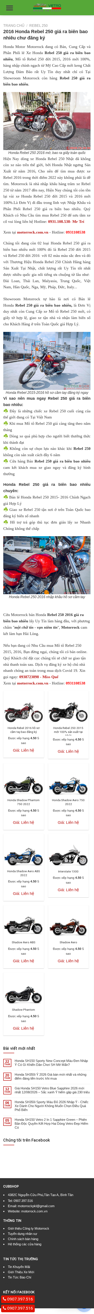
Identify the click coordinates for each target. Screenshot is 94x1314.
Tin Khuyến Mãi (19, 1267)
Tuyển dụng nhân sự (22, 1234)
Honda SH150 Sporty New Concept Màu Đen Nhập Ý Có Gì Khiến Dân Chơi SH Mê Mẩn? (51, 1063)
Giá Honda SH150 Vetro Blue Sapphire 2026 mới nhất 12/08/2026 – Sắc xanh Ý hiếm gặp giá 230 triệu (52, 1090)
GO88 (26, 1249)
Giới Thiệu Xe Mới (21, 1272)
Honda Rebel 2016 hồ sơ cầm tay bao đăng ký (24, 730)
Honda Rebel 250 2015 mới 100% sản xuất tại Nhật (68, 731)
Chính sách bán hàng (23, 1239)
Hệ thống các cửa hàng (24, 1244)
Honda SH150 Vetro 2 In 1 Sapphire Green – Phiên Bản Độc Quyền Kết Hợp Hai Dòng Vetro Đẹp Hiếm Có (51, 1123)
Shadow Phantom (23, 1009)
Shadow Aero (68, 942)
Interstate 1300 (68, 871)
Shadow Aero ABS (23, 942)
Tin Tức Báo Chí (19, 1277)
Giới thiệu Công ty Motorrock (28, 1228)
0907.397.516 (23, 1201)
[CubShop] (47, 7)
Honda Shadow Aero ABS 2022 (23, 873)
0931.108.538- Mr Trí (66, 221)
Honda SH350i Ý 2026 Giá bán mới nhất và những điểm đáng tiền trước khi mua (50, 1076)
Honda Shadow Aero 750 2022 (68, 802)
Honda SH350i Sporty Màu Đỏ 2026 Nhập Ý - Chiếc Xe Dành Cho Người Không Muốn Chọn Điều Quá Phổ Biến (52, 1106)
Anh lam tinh (12, 1249)
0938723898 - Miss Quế (38, 677)
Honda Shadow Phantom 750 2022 (23, 802)
